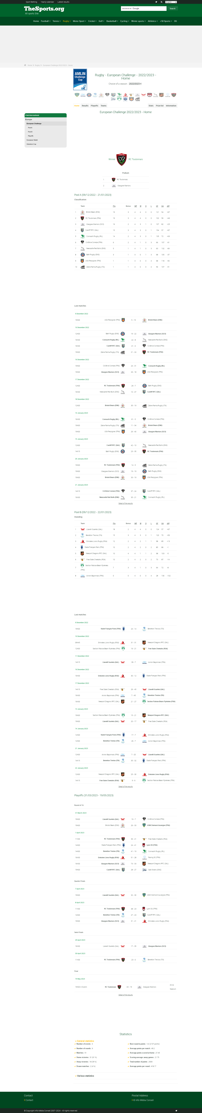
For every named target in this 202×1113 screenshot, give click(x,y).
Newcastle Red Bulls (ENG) (96, 248)
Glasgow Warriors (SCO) (95, 224)
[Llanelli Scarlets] (143, 94)
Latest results (63, 2)
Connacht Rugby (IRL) (94, 236)
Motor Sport (78, 21)
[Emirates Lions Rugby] (125, 94)
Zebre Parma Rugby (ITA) (95, 267)
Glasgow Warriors (124, 185)
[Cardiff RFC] (113, 94)
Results (85, 105)
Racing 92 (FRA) (154, 857)
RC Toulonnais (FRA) (93, 218)
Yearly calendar (47, 2)
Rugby (66, 21)
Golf (101, 21)
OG (175, 21)
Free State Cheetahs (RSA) (96, 559)
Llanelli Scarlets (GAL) (94, 529)
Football (45, 21)
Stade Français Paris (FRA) (94, 547)
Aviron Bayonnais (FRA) (95, 576)
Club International (32, 115)
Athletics (152, 21)
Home (36, 21)
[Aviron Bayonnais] (83, 94)
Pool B (30, 132)
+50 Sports (165, 21)
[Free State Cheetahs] (131, 94)
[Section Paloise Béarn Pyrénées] (119, 98)
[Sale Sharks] (113, 98)
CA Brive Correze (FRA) (94, 242)
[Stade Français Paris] (125, 98)
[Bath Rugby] (89, 94)
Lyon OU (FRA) (152, 845)
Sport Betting (31, 2)
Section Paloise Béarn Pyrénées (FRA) (106, 648)
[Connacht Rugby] (119, 94)
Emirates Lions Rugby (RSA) (96, 541)
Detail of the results (126, 503)
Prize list (160, 105)
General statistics (85, 1040)
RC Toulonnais (122, 179)
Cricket (91, 21)
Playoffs (30, 136)
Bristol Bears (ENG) (93, 212)
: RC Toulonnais (135, 159)
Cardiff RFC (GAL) (92, 230)
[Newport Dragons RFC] (161, 94)
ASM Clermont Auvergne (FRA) (158, 825)
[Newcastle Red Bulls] (155, 94)
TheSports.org (34, 9)
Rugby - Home (30, 109)
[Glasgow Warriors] (137, 94)
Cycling (123, 21)
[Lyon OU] (149, 94)
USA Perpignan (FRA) (93, 261)
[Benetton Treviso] (95, 94)
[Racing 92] (167, 94)
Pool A (30, 127)
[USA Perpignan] (131, 98)
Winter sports (137, 21)
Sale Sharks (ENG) (154, 870)
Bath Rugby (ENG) (93, 254)
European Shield (32, 140)
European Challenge (34, 123)
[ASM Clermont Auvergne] (77, 94)
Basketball (111, 21)
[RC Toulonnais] (173, 94)
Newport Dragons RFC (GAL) (96, 553)
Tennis (56, 21)
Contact (29, 1100)
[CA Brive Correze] (107, 94)
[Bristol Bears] (101, 94)
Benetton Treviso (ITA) (94, 535)
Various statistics (85, 1075)
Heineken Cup (31, 144)
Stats (151, 105)
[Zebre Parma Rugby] (137, 98)
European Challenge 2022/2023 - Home (58, 65)
